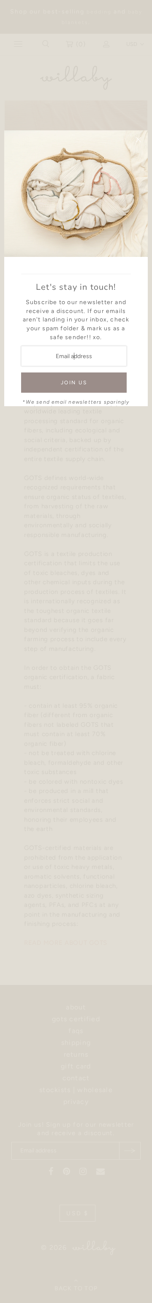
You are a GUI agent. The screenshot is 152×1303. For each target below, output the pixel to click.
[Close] (138, 139)
